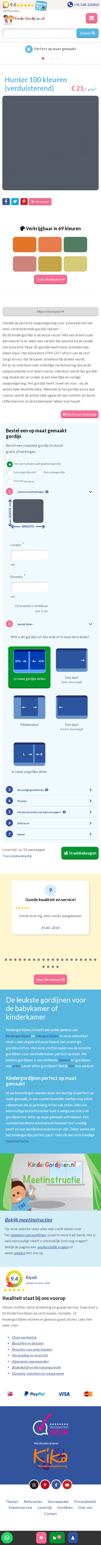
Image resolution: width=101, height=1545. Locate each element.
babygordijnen (47, 1036)
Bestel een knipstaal (81, 414)
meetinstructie (17, 1141)
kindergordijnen (18, 1036)
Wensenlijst (42, 201)
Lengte (16, 544)
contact (19, 1253)
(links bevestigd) (72, 682)
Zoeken (86, 33)
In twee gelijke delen (29, 679)
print (16, 1066)
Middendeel (29, 724)
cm (13, 564)
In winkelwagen (82, 853)
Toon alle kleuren (49, 279)
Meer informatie (49, 311)
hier (72, 1066)
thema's (64, 1060)
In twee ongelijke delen (29, 771)
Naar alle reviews (49, 979)
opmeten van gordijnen (28, 1235)
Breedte (17, 576)
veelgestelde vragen (53, 1247)
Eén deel (71, 677)
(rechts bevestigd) (71, 729)
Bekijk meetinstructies (28, 1219)
